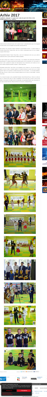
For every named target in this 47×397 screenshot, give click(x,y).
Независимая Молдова (39, 377)
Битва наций (24, 377)
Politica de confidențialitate (7, 394)
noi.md (8, 377)
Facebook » (37, 371)
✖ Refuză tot (9, 390)
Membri (37, 8)
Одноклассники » (30, 371)
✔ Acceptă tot (24, 390)
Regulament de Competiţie (38, 391)
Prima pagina (18, 8)
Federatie (25, 8)
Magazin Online (43, 388)
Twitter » (23, 371)
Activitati (31, 8)
